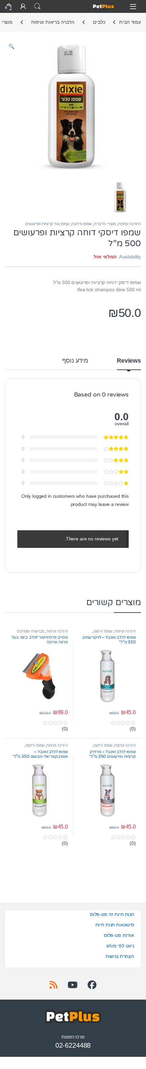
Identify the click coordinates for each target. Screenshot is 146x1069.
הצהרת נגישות (120, 956)
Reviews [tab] (129, 361)
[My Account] (23, 6)
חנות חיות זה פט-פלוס (112, 914)
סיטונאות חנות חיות (114, 924)
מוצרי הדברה (105, 223)
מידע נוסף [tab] (75, 361)
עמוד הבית (130, 22)
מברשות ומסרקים (30, 631)
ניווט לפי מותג (120, 945)
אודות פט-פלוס (119, 935)
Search (37, 6)
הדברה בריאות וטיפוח (52, 22)
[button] (11, 47)
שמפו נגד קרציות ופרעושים (47, 223)
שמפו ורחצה (81, 223)
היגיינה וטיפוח (129, 223)
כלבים (99, 22)
